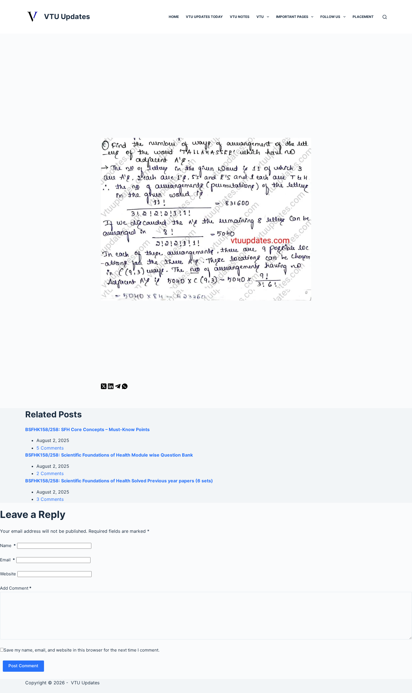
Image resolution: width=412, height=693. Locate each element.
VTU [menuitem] (260, 17)
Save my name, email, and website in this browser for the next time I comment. (81, 650)
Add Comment (15, 588)
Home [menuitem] (174, 17)
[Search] (385, 17)
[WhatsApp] (125, 387)
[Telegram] (118, 387)
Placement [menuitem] (363, 17)
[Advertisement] (206, 92)
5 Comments (50, 448)
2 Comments (50, 473)
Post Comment (23, 665)
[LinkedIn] (111, 387)
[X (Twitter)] (104, 387)
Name (8, 545)
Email (7, 559)
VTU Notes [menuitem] (239, 17)
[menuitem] (268, 16)
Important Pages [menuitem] (292, 17)
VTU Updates (67, 16)
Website (8, 573)
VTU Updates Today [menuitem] (204, 17)
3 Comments (50, 499)
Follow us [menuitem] (330, 17)
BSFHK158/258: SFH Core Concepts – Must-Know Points (87, 429)
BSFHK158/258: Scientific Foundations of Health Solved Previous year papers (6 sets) (119, 480)
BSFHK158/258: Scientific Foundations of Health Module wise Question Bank (109, 455)
